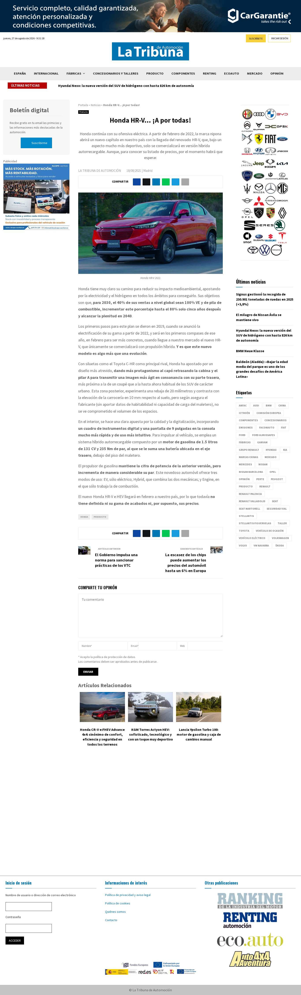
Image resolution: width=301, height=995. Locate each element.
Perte (260, 479)
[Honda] (247, 156)
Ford (242, 435)
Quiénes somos (115, 912)
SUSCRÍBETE (256, 38)
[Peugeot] (258, 217)
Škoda (279, 545)
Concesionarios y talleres (115, 73)
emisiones (246, 427)
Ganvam (262, 442)
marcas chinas (248, 457)
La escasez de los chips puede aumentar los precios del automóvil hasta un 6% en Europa (185, 562)
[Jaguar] (246, 168)
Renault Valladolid (252, 501)
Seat (275, 501)
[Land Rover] (258, 180)
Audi (256, 405)
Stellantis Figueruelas (255, 523)
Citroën (244, 413)
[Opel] (247, 217)
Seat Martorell (249, 508)
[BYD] (282, 119)
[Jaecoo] (282, 156)
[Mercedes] (270, 193)
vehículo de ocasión (270, 530)
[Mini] (247, 205)
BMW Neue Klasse (250, 351)
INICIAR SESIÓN (279, 38)
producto (100, 516)
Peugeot (277, 479)
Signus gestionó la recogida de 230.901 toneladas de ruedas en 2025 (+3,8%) (264, 299)
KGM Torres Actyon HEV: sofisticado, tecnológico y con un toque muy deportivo (150, 734)
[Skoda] (279, 230)
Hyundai (271, 449)
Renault (264, 486)
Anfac (243, 405)
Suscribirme (39, 143)
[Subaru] (258, 242)
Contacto (111, 920)
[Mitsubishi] (258, 205)
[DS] (247, 143)
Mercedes (245, 464)
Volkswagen (280, 538)
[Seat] (249, 230)
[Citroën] (247, 131)
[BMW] (270, 119)
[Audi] (258, 119)
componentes (248, 420)
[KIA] (282, 168)
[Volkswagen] (264, 254)
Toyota (244, 530)
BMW (269, 405)
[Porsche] (270, 217)
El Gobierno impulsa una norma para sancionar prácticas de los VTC (116, 560)
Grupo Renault (249, 449)
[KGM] (270, 168)
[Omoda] (282, 205)
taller (282, 523)
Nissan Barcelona (251, 471)
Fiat (283, 427)
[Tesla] (282, 242)
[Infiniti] (270, 156)
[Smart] (247, 242)
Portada (83, 105)
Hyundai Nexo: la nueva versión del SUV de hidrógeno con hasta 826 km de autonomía (126, 85)
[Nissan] (270, 205)
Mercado (254, 73)
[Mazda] (258, 193)
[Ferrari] (258, 143)
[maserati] (247, 193)
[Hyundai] (258, 156)
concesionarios (275, 420)
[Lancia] (247, 180)
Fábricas (74, 73)
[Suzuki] (270, 242)
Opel (272, 471)
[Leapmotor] (270, 180)
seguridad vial (277, 508)
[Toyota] (252, 254)
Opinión (276, 73)
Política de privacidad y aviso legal (127, 895)
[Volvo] (276, 254)
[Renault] (282, 217)
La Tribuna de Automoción (99, 170)
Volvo (243, 545)
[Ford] (282, 143)
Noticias (95, 105)
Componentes (183, 73)
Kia (285, 449)
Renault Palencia (250, 494)
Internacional (46, 73)
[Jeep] (258, 168)
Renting (209, 73)
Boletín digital (29, 110)
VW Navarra (261, 545)
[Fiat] (270, 143)
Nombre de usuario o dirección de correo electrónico (41, 895)
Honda (84, 516)
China (282, 405)
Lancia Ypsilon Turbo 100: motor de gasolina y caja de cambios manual (199, 734)
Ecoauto (231, 73)
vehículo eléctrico (252, 538)
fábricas (245, 442)
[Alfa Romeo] (247, 119)
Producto (155, 73)
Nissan (263, 464)
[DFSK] (282, 131)
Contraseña (13, 917)
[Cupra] (258, 131)
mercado (271, 457)
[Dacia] (270, 131)
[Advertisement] (150, 814)
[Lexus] (282, 180)
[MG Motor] (282, 193)
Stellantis (246, 516)
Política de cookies (117, 903)
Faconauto (266, 427)
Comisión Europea (268, 413)
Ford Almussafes (263, 435)
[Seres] (264, 230)
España (20, 73)
